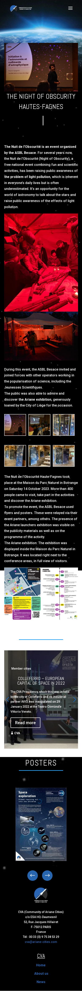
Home (41, 965)
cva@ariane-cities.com (41, 942)
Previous (36, 875)
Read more (25, 722)
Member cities (21, 668)
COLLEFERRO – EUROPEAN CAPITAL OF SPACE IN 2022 (41, 696)
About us (41, 974)
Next (44, 875)
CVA (17, 733)
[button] (74, 699)
